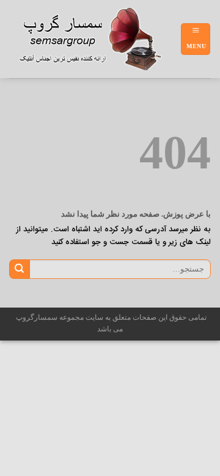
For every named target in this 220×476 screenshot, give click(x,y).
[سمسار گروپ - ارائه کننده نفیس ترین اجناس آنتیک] (94, 39)
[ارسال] (19, 269)
